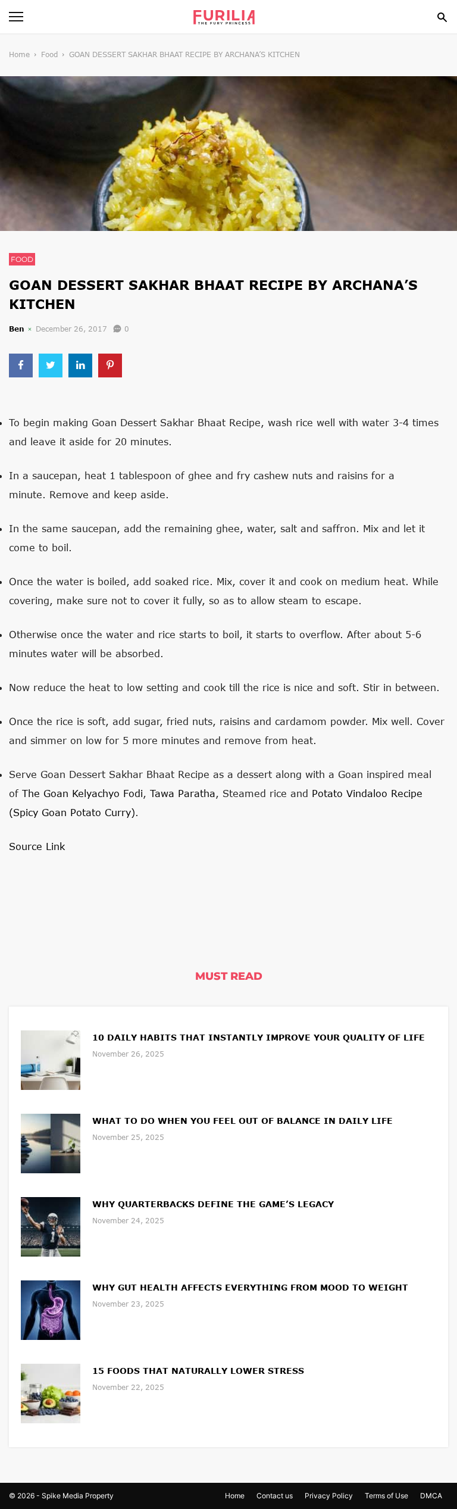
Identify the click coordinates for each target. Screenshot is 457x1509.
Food (49, 54)
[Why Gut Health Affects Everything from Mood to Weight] (50, 1308)
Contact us (274, 1495)
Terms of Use (386, 1495)
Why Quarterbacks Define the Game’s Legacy (213, 1204)
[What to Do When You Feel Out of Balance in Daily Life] (50, 1142)
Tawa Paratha (182, 793)
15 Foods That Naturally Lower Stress (198, 1371)
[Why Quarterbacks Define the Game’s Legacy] (50, 1225)
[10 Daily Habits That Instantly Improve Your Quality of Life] (50, 1058)
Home (19, 54)
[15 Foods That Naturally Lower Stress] (50, 1392)
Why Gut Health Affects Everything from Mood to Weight (250, 1287)
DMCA (431, 1495)
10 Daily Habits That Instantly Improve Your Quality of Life (258, 1037)
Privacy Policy (329, 1495)
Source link (37, 846)
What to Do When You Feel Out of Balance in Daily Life (242, 1121)
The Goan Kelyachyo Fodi (82, 793)
